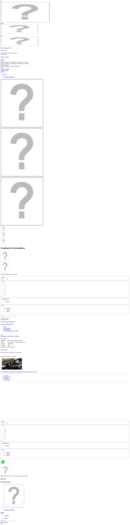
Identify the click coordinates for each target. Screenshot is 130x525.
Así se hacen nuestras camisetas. (11, 331)
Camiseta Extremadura (9, 509)
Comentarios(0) (7, 329)
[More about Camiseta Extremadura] (14, 507)
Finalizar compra (5, 70)
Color (3, 281)
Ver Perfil (6, 375)
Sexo (3, 305)
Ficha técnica (7, 328)
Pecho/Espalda (5, 299)
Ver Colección (7, 377)
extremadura (3, 336)
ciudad (8, 336)
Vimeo (35, 371)
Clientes (5, 518)
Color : (3, 425)
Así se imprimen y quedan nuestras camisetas (11, 371)
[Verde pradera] (5, 286)
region (12, 336)
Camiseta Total (28, 371)
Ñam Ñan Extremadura (9, 321)
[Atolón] (5, 291)
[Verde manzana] (5, 295)
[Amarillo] (5, 293)
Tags (5, 326)
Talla (3, 277)
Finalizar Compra (5, 57)
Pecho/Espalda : (6, 443)
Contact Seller (7, 379)
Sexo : (3, 450)
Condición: (7, 274)
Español (7, 515)
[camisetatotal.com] (19, 33)
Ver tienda (6, 378)
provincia (16, 336)
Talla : (3, 421)
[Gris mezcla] (5, 284)
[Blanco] (5, 288)
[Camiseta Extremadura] (22, 127)
